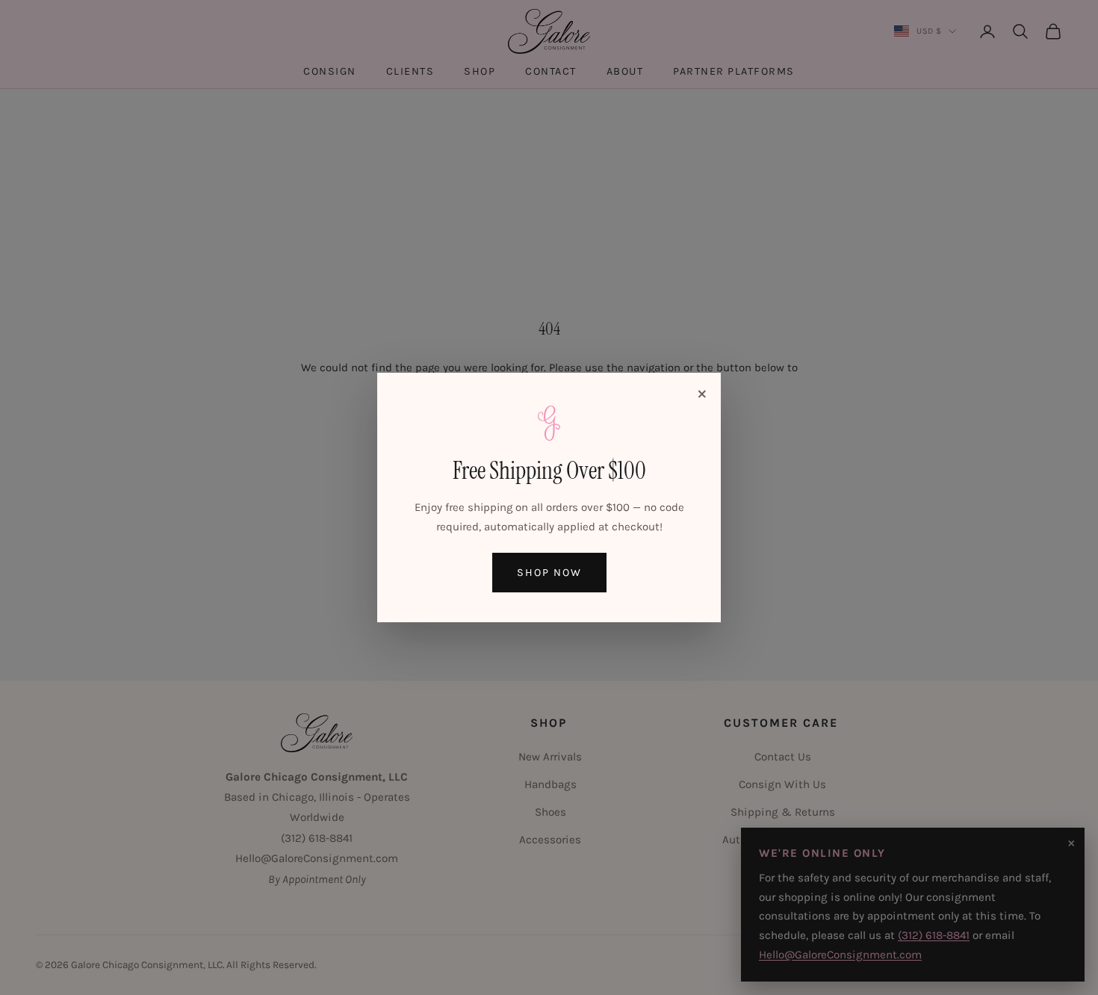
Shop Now (549, 572)
